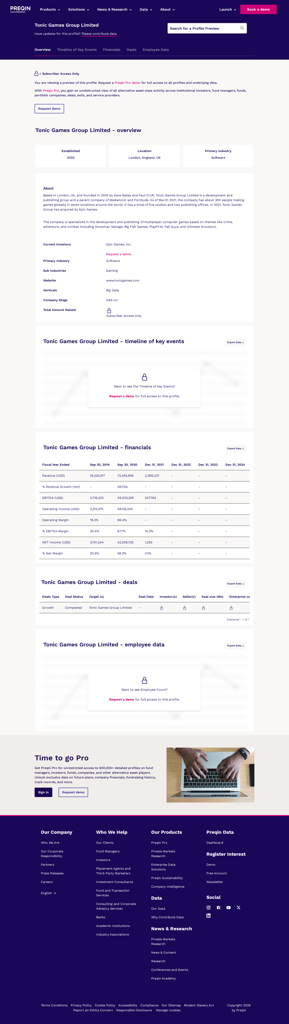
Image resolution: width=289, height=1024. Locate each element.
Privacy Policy (81, 1005)
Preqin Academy (163, 978)
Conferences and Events (169, 970)
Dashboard (214, 843)
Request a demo (118, 254)
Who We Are (50, 843)
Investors (103, 860)
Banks (100, 917)
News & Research (112, 9)
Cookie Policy (105, 1005)
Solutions (76, 9)
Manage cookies (168, 1010)
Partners (47, 864)
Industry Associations (112, 934)
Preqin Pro (50, 90)
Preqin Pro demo (127, 83)
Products (48, 9)
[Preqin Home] (20, 9)
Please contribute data (99, 34)
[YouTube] (228, 909)
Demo (210, 864)
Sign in (43, 792)
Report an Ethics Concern (93, 1010)
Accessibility (127, 1005)
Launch (225, 9)
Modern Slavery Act (199, 1005)
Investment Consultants (114, 882)
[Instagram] (208, 909)
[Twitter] (239, 909)
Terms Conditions (54, 1005)
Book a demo (258, 9)
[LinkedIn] (208, 917)
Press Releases (52, 873)
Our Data (158, 908)
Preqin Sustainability (167, 878)
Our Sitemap (171, 1005)
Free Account (216, 873)
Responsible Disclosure (134, 1010)
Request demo (49, 108)
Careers (47, 882)
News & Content (163, 952)
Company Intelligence (167, 886)
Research (158, 961)
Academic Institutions (113, 926)
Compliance (149, 1005)
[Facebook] (218, 909)
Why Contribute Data (167, 917)
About (165, 9)
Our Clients (104, 843)
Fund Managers (108, 851)
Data (144, 9)
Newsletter (214, 882)
